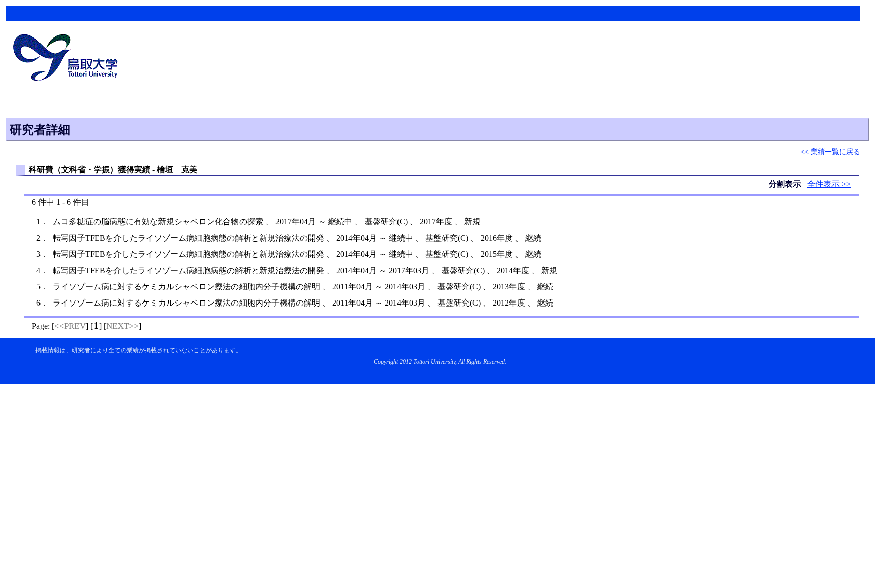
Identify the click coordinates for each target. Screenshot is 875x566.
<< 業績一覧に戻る (830, 151)
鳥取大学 (68, 59)
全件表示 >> (829, 184)
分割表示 (786, 184)
